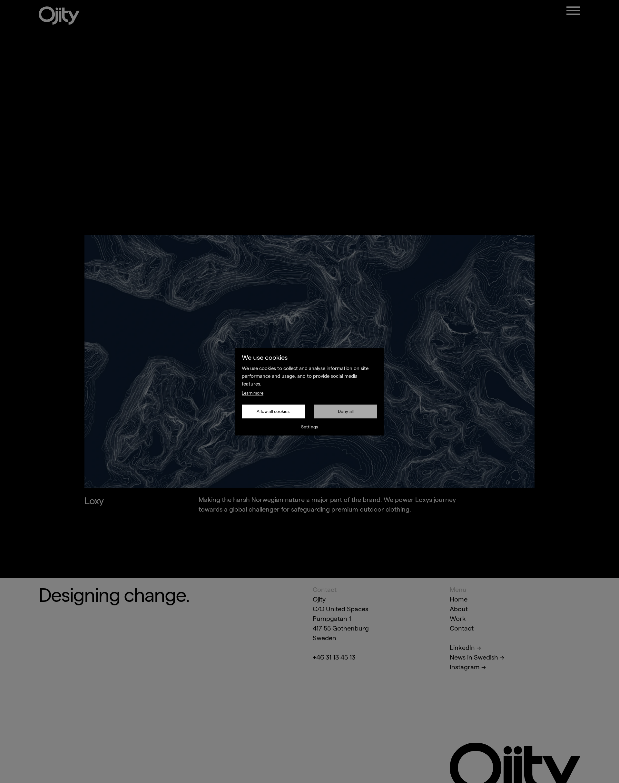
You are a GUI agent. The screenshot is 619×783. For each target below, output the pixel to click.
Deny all (346, 411)
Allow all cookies (273, 411)
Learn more (252, 393)
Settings (309, 427)
